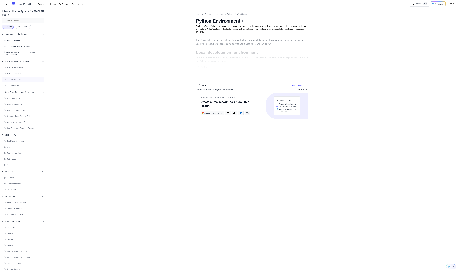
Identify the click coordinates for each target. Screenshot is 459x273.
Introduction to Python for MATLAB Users (23, 12)
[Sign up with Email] (247, 113)
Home (198, 14)
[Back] (7, 4)
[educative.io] (13, 3)
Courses (208, 14)
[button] (23, 34)
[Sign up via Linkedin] (241, 113)
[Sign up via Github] (228, 113)
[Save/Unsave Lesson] (243, 21)
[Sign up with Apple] (234, 113)
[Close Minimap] (45, 16)
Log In (451, 3)
